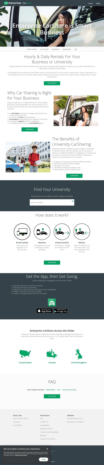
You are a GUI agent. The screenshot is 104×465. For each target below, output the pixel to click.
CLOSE (43, 459)
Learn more (30, 129)
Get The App (44, 49)
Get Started (52, 83)
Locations (16, 422)
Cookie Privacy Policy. (21, 455)
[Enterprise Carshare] (17, 3)
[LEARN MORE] (52, 260)
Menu (98, 3)
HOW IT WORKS (32, 49)
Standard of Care (46, 429)
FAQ (76, 49)
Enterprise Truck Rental (75, 422)
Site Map (43, 435)
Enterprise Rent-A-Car (74, 418)
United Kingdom (79, 362)
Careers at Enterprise (47, 439)
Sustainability (44, 425)
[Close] (47, 449)
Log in (90, 3)
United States (25, 362)
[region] (26, 454)
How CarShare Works (20, 418)
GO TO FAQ (52, 396)
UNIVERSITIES (67, 49)
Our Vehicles (17, 425)
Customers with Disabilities (49, 432)
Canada (52, 362)
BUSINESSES (55, 49)
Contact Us (44, 422)
